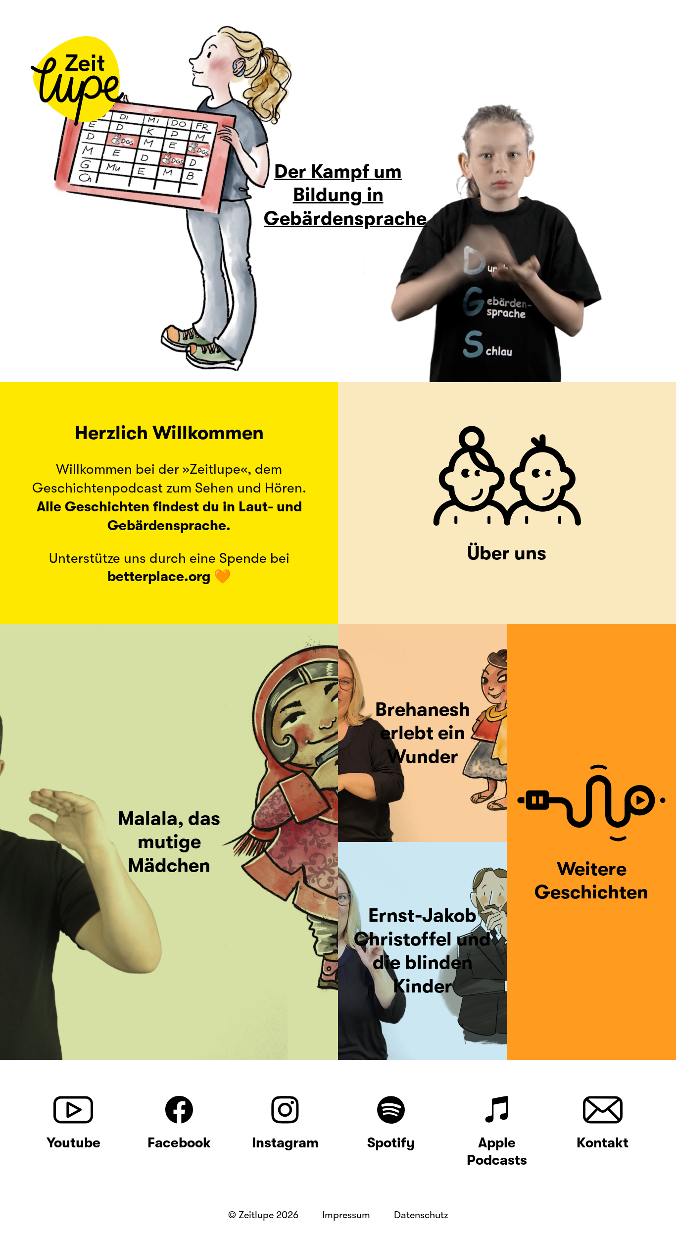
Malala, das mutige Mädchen (169, 842)
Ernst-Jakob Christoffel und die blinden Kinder (422, 951)
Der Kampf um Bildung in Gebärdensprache (345, 195)
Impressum (346, 1215)
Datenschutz (421, 1215)
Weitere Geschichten (591, 880)
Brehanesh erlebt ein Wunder (422, 733)
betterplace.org (158, 577)
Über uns (506, 553)
